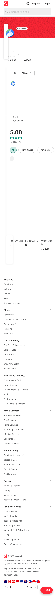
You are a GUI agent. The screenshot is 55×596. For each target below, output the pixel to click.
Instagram (8, 289)
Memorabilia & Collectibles (16, 530)
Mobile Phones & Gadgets (16, 389)
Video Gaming (10, 385)
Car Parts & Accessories (15, 345)
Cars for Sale (10, 350)
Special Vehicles (11, 364)
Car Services (10, 420)
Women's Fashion (12, 485)
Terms (28, 572)
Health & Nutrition (12, 464)
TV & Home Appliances (14, 403)
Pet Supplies (10, 474)
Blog (6, 298)
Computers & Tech (12, 380)
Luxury (7, 490)
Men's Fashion (10, 495)
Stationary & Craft (12, 525)
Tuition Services (11, 443)
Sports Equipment (12, 539)
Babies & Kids (10, 460)
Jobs (5, 572)
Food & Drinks (10, 469)
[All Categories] (27, 3)
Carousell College (12, 303)
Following (8, 328)
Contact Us (19, 568)
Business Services (12, 415)
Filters (25, 73)
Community (9, 314)
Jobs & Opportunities (14, 429)
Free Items (9, 333)
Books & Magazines (13, 520)
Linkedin (8, 293)
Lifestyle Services (12, 434)
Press (28, 568)
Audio (6, 394)
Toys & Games (10, 511)
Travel (6, 535)
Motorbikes (9, 354)
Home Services (11, 424)
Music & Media (10, 516)
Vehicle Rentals (11, 368)
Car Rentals (9, 439)
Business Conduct (11, 575)
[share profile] (14, 54)
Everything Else (11, 324)
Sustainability (38, 568)
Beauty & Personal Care (15, 499)
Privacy (36, 572)
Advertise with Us (16, 572)
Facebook (8, 284)
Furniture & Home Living (15, 455)
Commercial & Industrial (15, 319)
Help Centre (8, 568)
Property (8, 359)
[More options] (18, 54)
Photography (10, 399)
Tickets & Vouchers (13, 544)
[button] (7, 45)
